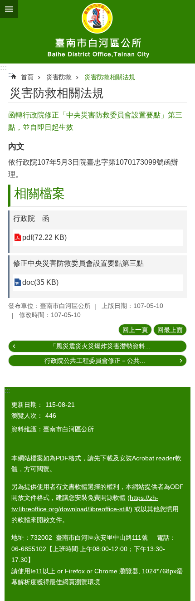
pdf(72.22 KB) (44, 237)
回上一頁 (135, 329)
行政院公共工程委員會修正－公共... (94, 360)
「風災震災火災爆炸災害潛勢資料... (100, 346)
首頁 (27, 77)
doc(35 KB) (40, 282)
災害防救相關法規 (109, 77)
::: (3, 67)
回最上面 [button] (170, 329)
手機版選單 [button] (9, 9)
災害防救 (59, 77)
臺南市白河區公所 (97, 32)
